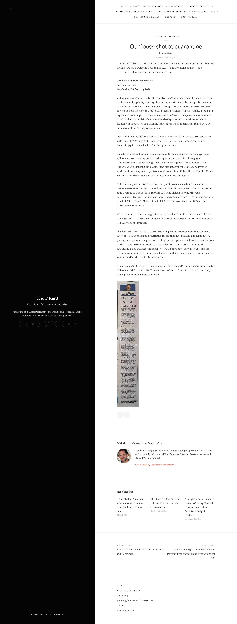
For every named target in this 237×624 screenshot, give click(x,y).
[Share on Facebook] (120, 415)
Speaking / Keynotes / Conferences (135, 600)
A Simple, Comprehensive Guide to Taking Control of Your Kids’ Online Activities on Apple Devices (199, 506)
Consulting (122, 595)
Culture (157, 36)
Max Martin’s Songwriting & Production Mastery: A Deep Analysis (165, 502)
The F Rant (47, 298)
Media (120, 605)
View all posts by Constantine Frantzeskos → (155, 464)
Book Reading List (126, 610)
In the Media (171, 36)
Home (119, 585)
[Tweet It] (126, 415)
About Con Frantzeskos (128, 590)
